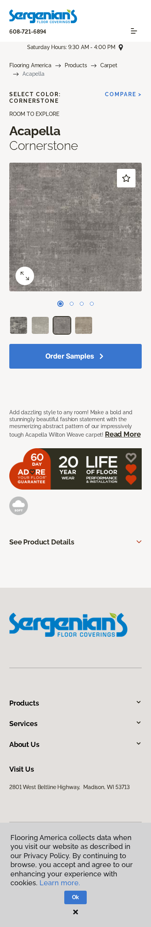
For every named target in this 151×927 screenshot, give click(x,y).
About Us (24, 744)
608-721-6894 (27, 32)
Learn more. (59, 883)
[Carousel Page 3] (82, 304)
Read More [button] (123, 434)
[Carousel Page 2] (72, 304)
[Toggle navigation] (134, 31)
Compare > (123, 94)
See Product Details (41, 542)
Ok (75, 897)
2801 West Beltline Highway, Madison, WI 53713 (69, 787)
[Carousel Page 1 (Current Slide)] (60, 304)
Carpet (108, 65)
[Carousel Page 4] (92, 304)
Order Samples (69, 356)
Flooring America (30, 65)
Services (23, 723)
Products (76, 65)
